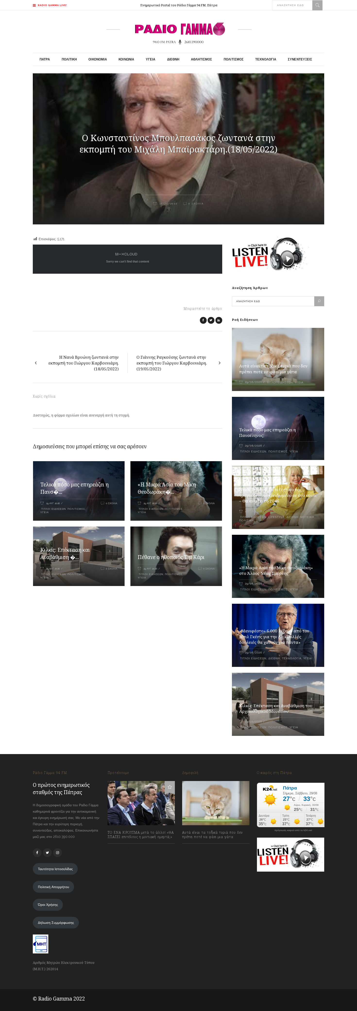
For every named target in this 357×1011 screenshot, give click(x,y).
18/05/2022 (167, 203)
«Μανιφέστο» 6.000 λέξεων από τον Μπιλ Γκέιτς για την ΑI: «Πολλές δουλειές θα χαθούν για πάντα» (274, 636)
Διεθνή (292, 517)
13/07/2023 (121, 847)
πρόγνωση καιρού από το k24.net (293, 830)
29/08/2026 (253, 382)
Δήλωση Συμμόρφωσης (56, 923)
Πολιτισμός (76, 509)
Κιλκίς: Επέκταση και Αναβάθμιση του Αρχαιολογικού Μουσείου (275, 708)
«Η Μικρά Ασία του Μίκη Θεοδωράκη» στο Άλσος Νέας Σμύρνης (276, 570)
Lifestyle (276, 517)
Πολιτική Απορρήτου (53, 887)
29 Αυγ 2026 (52, 503)
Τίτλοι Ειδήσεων (53, 509)
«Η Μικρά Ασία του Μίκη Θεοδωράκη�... (167, 488)
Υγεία (44, 512)
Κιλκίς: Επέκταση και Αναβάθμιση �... (65, 553)
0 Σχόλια (196, 203)
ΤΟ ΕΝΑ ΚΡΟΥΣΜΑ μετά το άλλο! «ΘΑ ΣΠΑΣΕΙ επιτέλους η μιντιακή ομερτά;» (141, 834)
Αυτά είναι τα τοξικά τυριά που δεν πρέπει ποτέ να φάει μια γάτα (273, 368)
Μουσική (307, 517)
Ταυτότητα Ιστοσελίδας (55, 869)
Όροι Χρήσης (48, 905)
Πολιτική (246, 520)
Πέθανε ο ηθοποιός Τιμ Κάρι (171, 557)
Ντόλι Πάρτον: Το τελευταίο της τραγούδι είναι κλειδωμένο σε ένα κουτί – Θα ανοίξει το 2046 (277, 495)
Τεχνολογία (291, 658)
